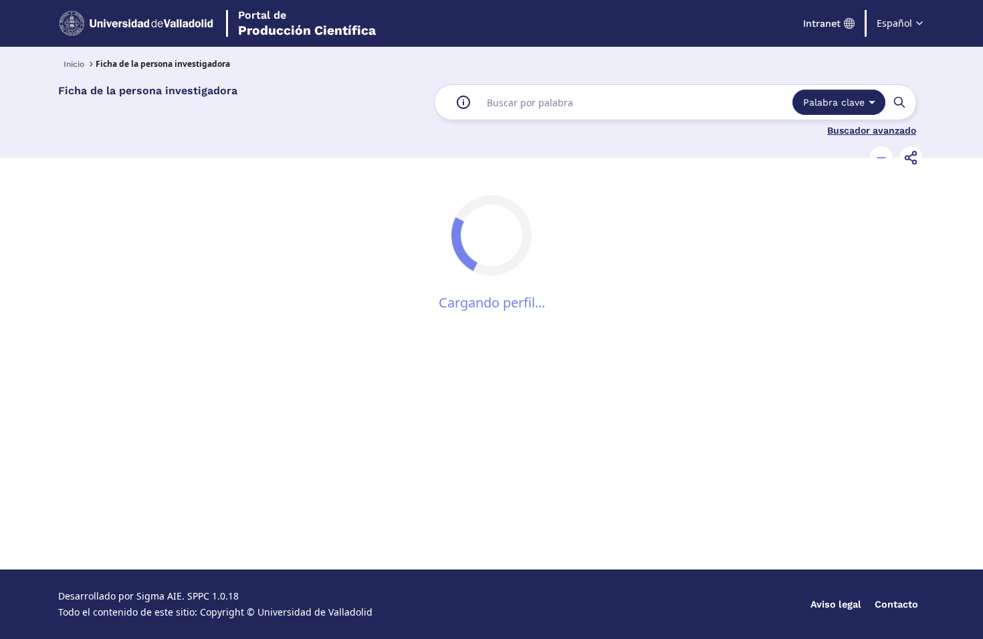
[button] (881, 157)
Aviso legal (835, 604)
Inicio (74, 64)
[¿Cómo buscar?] (463, 102)
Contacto (896, 604)
